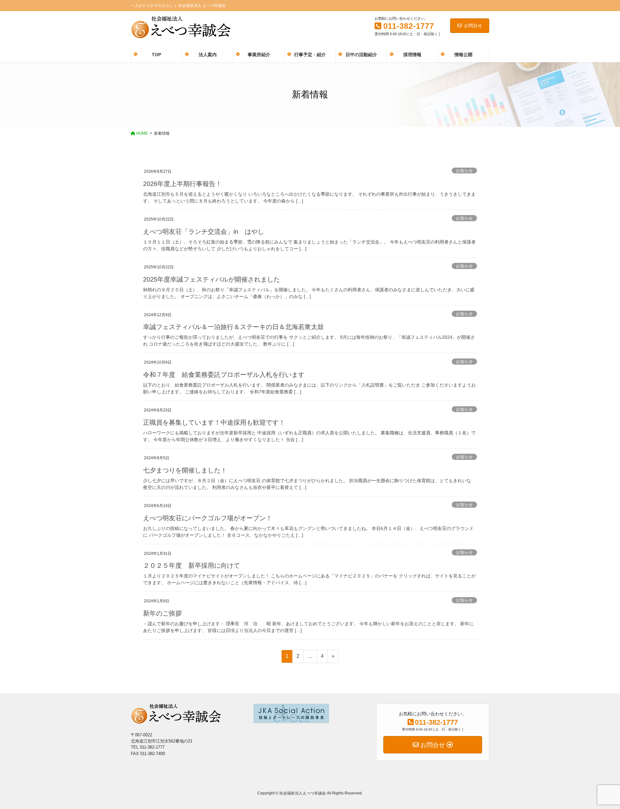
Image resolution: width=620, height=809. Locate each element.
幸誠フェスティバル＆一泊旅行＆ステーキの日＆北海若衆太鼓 (233, 326)
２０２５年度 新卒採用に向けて (191, 565)
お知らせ (464, 170)
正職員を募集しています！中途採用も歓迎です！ (214, 422)
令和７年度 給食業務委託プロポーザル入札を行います (224, 374)
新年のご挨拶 (162, 613)
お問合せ (473, 25)
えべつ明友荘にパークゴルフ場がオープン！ (207, 518)
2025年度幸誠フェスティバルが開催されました (211, 279)
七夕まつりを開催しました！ (185, 470)
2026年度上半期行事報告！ (182, 183)
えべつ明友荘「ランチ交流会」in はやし (203, 231)
